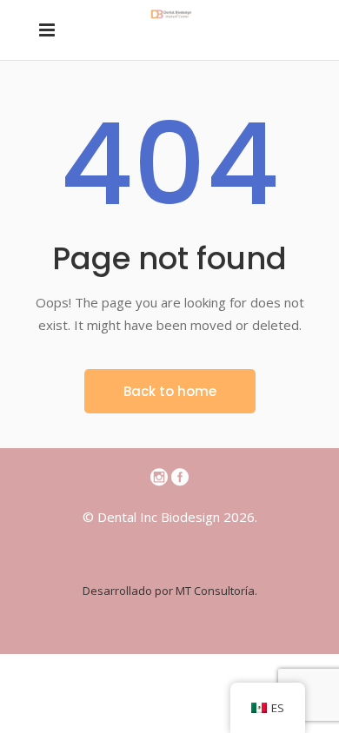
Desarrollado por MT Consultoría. (170, 590)
